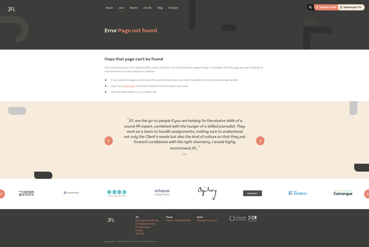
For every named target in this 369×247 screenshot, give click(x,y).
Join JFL (147, 8)
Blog (160, 8)
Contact (173, 8)
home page (128, 86)
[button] (109, 140)
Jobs (121, 8)
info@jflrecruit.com (207, 220)
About (109, 8)
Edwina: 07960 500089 (178, 220)
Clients (133, 8)
